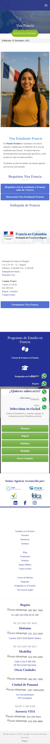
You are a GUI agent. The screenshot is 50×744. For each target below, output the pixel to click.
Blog (25, 552)
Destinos (25, 560)
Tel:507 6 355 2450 (25, 706)
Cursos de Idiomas (25, 577)
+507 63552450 (35, 690)
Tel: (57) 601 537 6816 (25, 623)
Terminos (25, 543)
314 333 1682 (35, 657)
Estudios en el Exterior (25, 531)
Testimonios (25, 556)
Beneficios (25, 539)
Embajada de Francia (11, 271)
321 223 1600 (35, 633)
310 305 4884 (35, 721)
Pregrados (25, 582)
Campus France (9, 295)
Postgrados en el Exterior (25, 586)
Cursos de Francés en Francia (25, 358)
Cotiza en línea (25, 569)
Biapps (24, 741)
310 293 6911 (34, 716)
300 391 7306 (35, 610)
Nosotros (25, 535)
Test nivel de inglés (25, 590)
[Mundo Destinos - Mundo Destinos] (15, 5)
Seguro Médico (25, 565)
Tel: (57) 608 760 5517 (25, 646)
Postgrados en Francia (25, 376)
